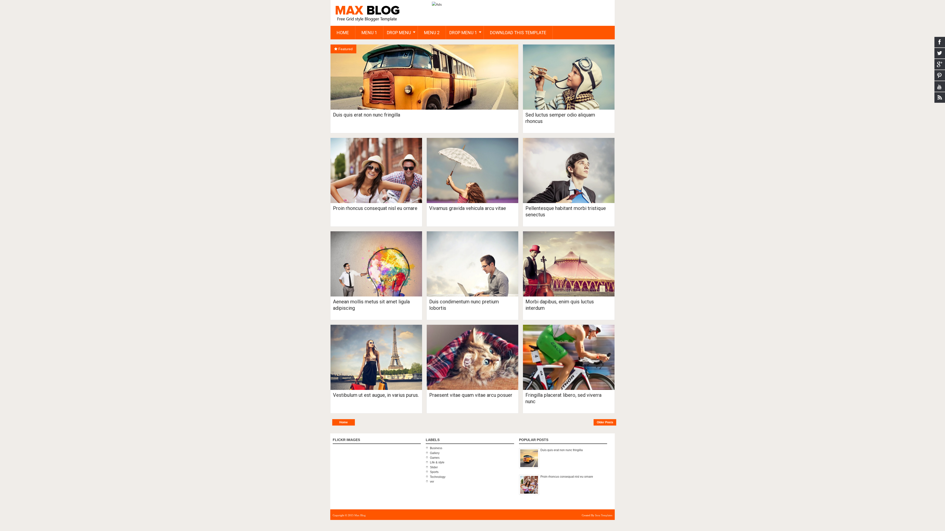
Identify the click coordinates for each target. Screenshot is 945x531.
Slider (434, 467)
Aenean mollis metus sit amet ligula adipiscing (371, 305)
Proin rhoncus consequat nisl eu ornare (375, 208)
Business (436, 448)
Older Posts (605, 422)
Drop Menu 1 (463, 32)
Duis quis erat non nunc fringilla (366, 115)
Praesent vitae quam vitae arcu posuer (470, 395)
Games (435, 457)
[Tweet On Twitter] (336, 62)
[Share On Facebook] (336, 50)
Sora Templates (603, 515)
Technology (437, 477)
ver (432, 481)
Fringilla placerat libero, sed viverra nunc (563, 398)
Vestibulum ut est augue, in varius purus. (376, 395)
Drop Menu (399, 32)
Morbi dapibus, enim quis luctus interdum (559, 305)
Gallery (435, 453)
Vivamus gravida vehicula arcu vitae (467, 208)
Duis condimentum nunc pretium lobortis (464, 305)
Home (343, 422)
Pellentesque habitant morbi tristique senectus (565, 211)
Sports (434, 472)
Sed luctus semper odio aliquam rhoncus (560, 118)
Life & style (437, 462)
